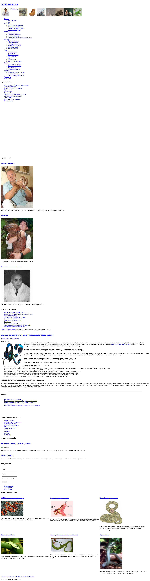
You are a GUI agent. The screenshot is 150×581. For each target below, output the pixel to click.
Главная (3, 329)
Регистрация (8, 489)
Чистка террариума (7, 455)
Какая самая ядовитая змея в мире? (14, 326)
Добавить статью (20, 576)
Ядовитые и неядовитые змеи (13, 319)
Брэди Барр (4, 215)
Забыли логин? (8, 487)
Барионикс (7, 322)
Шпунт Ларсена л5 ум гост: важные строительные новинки (22, 405)
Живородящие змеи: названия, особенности (17, 325)
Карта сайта (30, 576)
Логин (4, 469)
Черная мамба (104, 535)
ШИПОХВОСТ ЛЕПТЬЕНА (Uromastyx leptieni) (18, 314)
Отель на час (8, 404)
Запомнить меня (7, 479)
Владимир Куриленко (8, 163)
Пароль (4, 474)
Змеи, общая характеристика (12, 320)
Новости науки (11, 329)
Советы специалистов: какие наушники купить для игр (27, 335)
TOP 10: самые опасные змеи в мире (15, 317)
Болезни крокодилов (10, 315)
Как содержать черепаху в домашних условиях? (16, 443)
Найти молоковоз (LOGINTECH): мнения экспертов (19, 402)
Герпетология (9, 4)
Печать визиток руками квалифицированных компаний (20, 401)
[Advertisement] (117, 5)
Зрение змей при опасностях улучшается (16, 312)
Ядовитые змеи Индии (11, 323)
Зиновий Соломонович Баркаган (11, 266)
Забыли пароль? (9, 486)
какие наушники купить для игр (120, 344)
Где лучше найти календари (12, 399)
